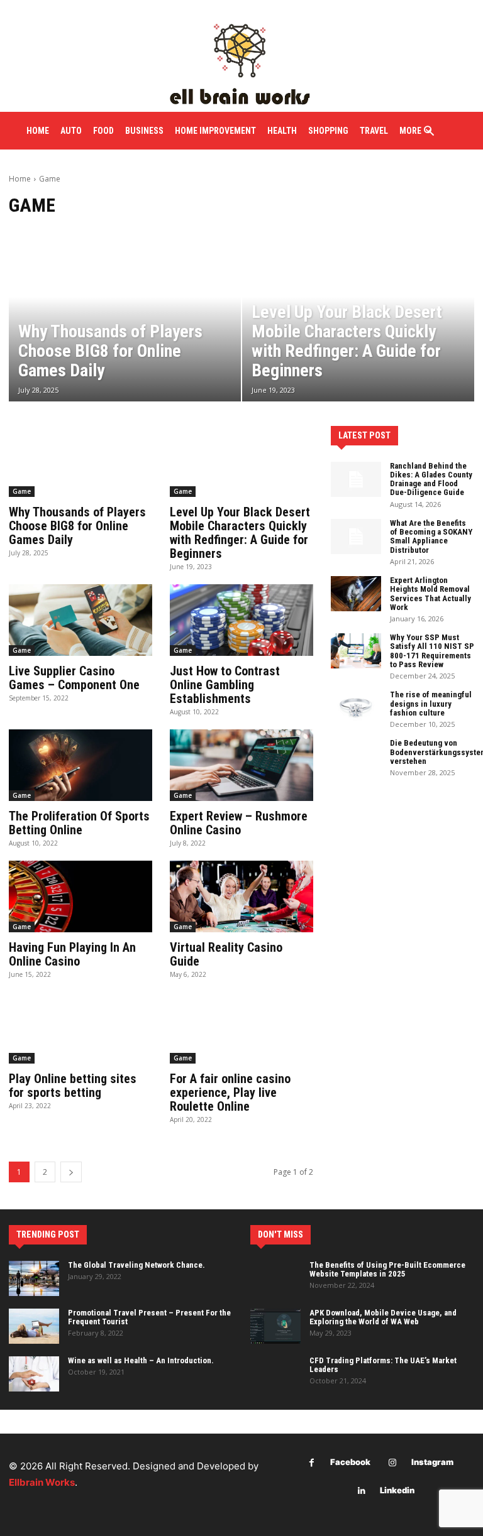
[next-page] (71, 1172)
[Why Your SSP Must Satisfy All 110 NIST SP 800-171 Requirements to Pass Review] (356, 650)
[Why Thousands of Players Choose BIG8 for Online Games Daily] (125, 314)
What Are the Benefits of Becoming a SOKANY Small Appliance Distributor (431, 536)
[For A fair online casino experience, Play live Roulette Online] (241, 1028)
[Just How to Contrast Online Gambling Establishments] (241, 620)
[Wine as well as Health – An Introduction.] (34, 1374)
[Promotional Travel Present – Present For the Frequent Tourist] (34, 1326)
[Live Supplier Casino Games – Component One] (80, 620)
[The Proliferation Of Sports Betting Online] (80, 765)
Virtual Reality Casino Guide (226, 954)
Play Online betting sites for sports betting (72, 1085)
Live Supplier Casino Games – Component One (74, 677)
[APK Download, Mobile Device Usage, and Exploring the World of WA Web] (275, 1326)
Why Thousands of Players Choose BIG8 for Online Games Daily (77, 525)
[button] (429, 131)
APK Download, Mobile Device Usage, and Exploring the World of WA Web (383, 1317)
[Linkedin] (361, 1491)
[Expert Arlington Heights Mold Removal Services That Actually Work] (356, 593)
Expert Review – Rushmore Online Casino (239, 823)
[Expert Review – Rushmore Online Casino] (241, 765)
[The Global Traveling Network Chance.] (34, 1278)
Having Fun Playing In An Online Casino (72, 954)
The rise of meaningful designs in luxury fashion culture (431, 703)
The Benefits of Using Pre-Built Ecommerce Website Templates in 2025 (387, 1269)
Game (22, 491)
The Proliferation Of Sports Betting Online (79, 823)
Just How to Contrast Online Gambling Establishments (225, 684)
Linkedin (397, 1490)
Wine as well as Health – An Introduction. (141, 1360)
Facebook (350, 1462)
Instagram (432, 1462)
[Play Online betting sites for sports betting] (80, 1028)
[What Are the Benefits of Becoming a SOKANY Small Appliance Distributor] (356, 536)
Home (20, 178)
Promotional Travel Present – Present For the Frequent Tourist (149, 1317)
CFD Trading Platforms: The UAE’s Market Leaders (383, 1365)
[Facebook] (312, 1463)
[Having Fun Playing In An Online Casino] (80, 896)
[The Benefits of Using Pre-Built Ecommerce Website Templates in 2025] (275, 1278)
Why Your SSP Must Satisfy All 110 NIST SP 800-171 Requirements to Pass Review (432, 651)
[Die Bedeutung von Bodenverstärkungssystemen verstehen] (356, 756)
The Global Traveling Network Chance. (136, 1265)
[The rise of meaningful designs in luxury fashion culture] (356, 708)
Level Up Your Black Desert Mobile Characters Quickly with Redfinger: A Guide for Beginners (240, 532)
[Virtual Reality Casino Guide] (241, 896)
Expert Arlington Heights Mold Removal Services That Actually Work (430, 593)
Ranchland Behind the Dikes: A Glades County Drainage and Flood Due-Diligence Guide (431, 479)
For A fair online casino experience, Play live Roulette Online (230, 1092)
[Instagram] (393, 1463)
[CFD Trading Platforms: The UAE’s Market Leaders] (275, 1374)
